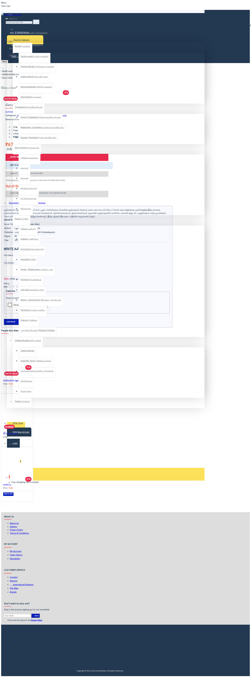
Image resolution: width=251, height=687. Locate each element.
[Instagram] (11, 646)
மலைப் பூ (7, 484)
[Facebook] (11, 632)
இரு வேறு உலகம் (10, 433)
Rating (6, 283)
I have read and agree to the (24, 620)
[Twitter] (11, 639)
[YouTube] (11, 654)
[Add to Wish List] (5, 390)
